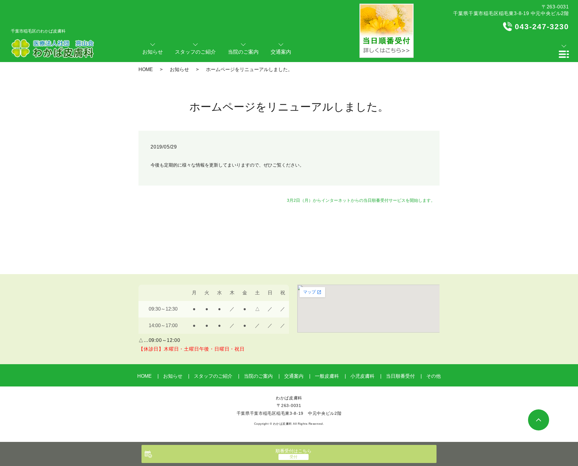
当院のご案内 (258, 376)
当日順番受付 (400, 376)
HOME (145, 69)
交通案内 (293, 376)
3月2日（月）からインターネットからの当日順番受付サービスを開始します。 (361, 200)
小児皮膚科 (362, 376)
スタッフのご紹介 (213, 376)
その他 (433, 376)
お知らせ (179, 69)
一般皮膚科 (327, 376)
